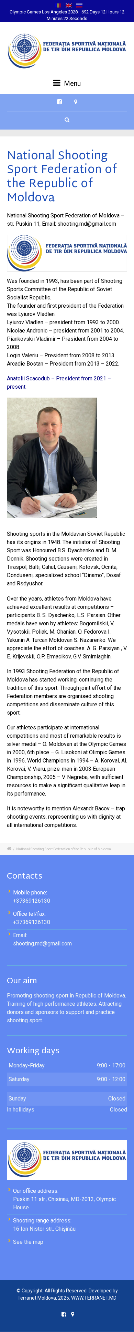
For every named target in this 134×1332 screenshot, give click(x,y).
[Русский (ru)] (79, 5)
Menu (71, 83)
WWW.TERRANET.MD (93, 1298)
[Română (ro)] (58, 5)
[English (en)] (69, 5)
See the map (28, 1242)
